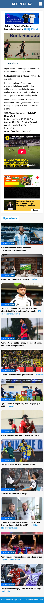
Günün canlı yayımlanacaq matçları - (19, 279)
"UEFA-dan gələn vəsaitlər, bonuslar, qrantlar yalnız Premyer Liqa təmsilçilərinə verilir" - (20, 525)
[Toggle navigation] (40, 4)
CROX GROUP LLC (23, 600)
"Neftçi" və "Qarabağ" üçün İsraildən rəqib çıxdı (19, 464)
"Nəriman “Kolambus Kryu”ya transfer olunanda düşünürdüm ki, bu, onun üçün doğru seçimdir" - (21, 311)
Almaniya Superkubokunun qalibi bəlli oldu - (22, 374)
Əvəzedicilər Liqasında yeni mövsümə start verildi (20, 435)
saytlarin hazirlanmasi (13, 173)
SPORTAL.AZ (22, 4)
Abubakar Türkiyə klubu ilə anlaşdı (14, 493)
